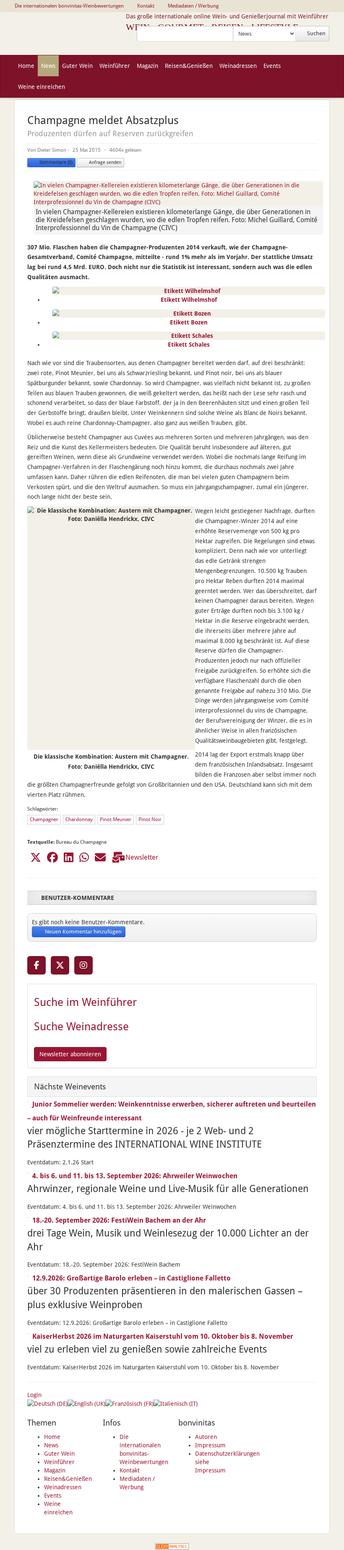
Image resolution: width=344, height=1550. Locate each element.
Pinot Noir (150, 819)
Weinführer (59, 1462)
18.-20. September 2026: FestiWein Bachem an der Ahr (119, 1220)
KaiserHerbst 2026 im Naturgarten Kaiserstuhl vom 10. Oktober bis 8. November (162, 1336)
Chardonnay (79, 819)
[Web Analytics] (172, 1545)
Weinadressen (62, 1487)
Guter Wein (59, 1453)
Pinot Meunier (115, 819)
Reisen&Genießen (68, 1478)
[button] (35, 857)
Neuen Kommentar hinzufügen (83, 931)
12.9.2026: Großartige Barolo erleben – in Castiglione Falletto (131, 1278)
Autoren (206, 1436)
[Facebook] (36, 965)
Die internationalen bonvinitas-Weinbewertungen (69, 6)
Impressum (210, 1445)
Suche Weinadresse (81, 1026)
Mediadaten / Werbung (193, 6)
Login (34, 1395)
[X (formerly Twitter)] (60, 965)
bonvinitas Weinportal (70, 33)
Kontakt (130, 1470)
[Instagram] (83, 965)
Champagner (44, 819)
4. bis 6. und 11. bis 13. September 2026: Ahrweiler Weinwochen (134, 1176)
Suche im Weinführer (85, 1002)
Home (52, 1436)
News (51, 1445)
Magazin (54, 1470)
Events (52, 1495)
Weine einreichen (41, 86)
